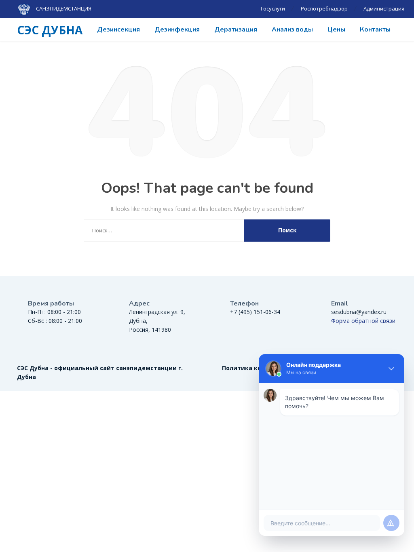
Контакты (375, 29)
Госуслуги (273, 8)
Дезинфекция (177, 29)
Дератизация (235, 29)
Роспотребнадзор (324, 8)
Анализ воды (292, 29)
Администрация (383, 8)
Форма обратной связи (363, 320)
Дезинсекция (118, 29)
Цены (336, 29)
